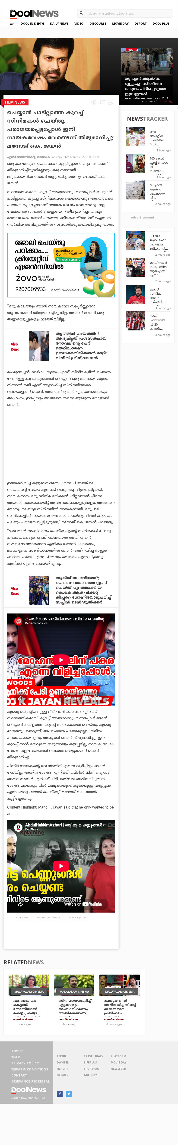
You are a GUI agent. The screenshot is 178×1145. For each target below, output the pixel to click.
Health (62, 1069)
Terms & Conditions (29, 1069)
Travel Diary (93, 1056)
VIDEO (78, 23)
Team (16, 1057)
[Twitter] (69, 1094)
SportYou (91, 1069)
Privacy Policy (25, 1063)
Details (62, 1075)
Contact (19, 1075)
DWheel (63, 1062)
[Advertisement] (61, 265)
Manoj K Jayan (77, 917)
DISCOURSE (97, 23)
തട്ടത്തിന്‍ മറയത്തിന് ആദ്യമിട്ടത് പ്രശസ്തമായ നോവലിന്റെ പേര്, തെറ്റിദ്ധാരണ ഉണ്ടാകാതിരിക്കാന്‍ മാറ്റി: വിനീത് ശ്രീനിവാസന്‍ (81, 346)
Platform (118, 1056)
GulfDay (90, 1075)
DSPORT (141, 23)
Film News (22, 917)
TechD (61, 1056)
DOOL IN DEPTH (32, 23)
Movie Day (118, 1062)
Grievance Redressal (30, 1081)
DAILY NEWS (59, 23)
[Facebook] (60, 1094)
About (17, 1051)
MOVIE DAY (120, 23)
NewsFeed (118, 1069)
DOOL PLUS (161, 23)
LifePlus (90, 1062)
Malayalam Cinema (48, 917)
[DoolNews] (32, 14)
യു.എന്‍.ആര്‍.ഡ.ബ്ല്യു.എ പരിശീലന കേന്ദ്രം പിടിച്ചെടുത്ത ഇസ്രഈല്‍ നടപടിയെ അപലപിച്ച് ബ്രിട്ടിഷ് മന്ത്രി (146, 92)
